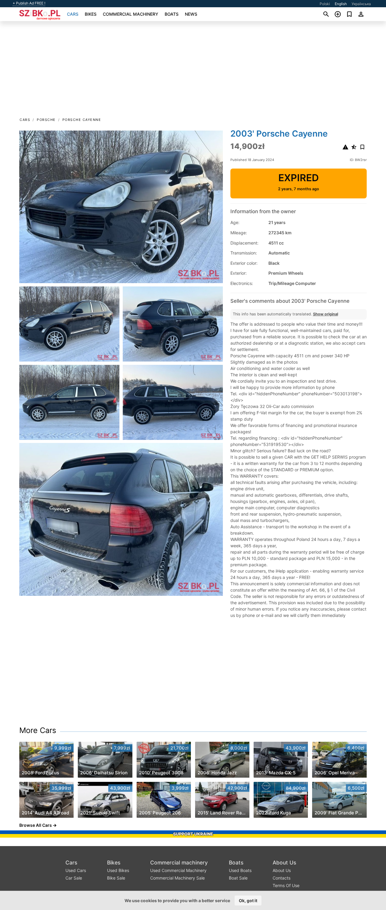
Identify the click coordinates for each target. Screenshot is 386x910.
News (191, 14)
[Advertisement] (193, 71)
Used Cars (75, 870)
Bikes (90, 14)
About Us (284, 862)
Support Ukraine (193, 833)
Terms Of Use (286, 885)
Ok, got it (248, 900)
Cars (72, 14)
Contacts (281, 877)
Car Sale (73, 877)
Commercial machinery (130, 14)
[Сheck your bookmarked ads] (349, 14)
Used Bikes (118, 870)
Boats (172, 14)
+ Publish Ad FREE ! (29, 3)
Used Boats (240, 870)
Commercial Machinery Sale (177, 877)
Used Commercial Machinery (178, 870)
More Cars (37, 730)
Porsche (46, 120)
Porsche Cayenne (81, 120)
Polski (325, 4)
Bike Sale (116, 877)
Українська (361, 4)
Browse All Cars (35, 825)
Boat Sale (238, 877)
